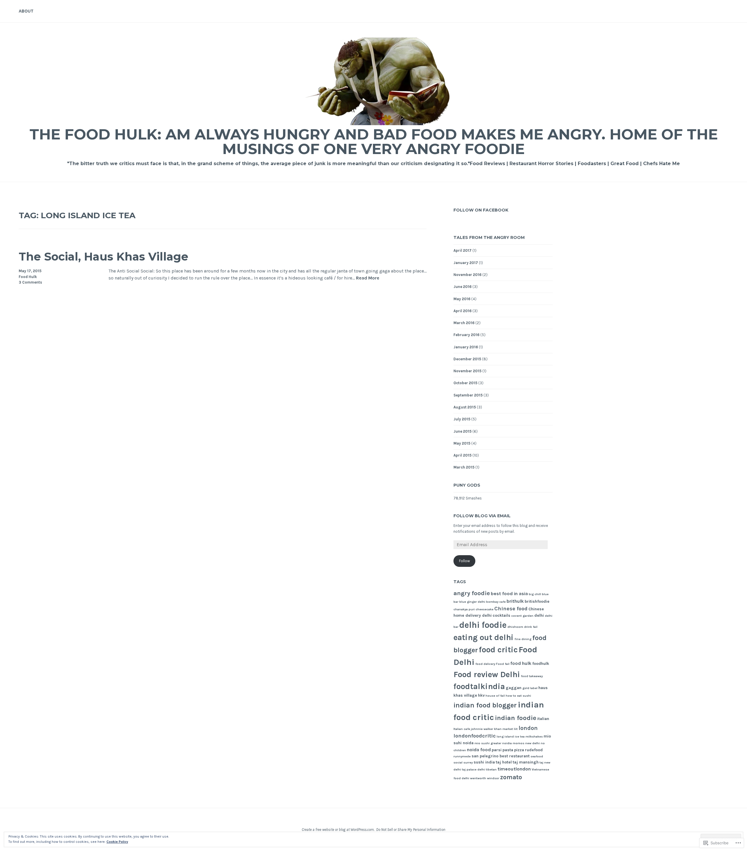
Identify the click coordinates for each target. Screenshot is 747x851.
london (528, 728)
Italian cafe (461, 729)
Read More (367, 278)
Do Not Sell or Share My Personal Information (410, 829)
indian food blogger (485, 705)
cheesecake (484, 609)
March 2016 (463, 323)
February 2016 (466, 335)
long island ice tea (511, 736)
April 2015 (462, 455)
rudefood (534, 749)
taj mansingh (526, 762)
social (457, 762)
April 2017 (462, 250)
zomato (511, 777)
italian (543, 718)
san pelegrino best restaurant (501, 756)
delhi (539, 615)
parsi (497, 749)
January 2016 (465, 347)
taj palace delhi (473, 769)
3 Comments (30, 282)
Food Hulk (28, 277)
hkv (481, 695)
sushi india (484, 762)
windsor (493, 778)
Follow (464, 561)
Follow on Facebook (480, 210)
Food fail (502, 664)
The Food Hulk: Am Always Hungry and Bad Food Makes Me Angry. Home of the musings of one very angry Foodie (373, 141)
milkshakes (534, 736)
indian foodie (515, 718)
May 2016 (461, 299)
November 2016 (467, 274)
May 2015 (461, 443)
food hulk (520, 663)
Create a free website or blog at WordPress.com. (338, 829)
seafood (536, 756)
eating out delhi (483, 637)
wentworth (478, 778)
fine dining (522, 639)
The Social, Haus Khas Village (103, 256)
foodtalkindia (479, 686)
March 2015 (463, 467)
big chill (535, 594)
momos (518, 743)
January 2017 (465, 263)
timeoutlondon (514, 769)
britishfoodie (537, 601)
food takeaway (532, 676)
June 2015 (462, 431)
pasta (507, 749)
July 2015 (461, 419)
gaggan (513, 687)
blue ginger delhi (472, 602)
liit (516, 729)
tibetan (491, 769)
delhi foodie (483, 625)
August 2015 (464, 407)
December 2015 (467, 359)
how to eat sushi (518, 696)
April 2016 (462, 311)
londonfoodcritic (474, 736)
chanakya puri (464, 609)
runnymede (462, 756)
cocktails (501, 615)
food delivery (485, 664)
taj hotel (504, 762)
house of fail (495, 696)
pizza (519, 749)
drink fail (530, 627)
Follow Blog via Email (482, 515)
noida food (479, 749)
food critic (498, 649)
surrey (468, 762)
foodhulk (540, 663)
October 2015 (465, 383)
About (26, 11)
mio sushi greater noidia (493, 743)
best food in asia (509, 593)
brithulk (515, 601)
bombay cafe (496, 602)
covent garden (522, 616)
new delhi (532, 743)
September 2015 (468, 395)
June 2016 (462, 286)
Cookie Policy (117, 842)
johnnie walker (482, 729)
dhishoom (515, 627)
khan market (503, 729)
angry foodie (471, 593)
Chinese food (511, 609)
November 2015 (467, 371)
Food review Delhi (486, 674)
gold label (529, 688)
